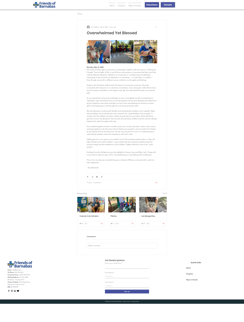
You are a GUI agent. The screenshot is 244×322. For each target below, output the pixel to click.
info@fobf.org (16, 270)
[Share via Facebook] (88, 177)
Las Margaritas (148, 216)
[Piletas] (122, 204)
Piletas (114, 216)
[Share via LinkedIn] (97, 177)
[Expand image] (98, 51)
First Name (109, 272)
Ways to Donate (192, 280)
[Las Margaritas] (153, 204)
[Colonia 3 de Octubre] (91, 204)
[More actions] (156, 27)
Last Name (109, 282)
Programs (189, 274)
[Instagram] (12, 291)
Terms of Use (126, 301)
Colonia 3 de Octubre (89, 216)
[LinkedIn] (15, 291)
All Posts (79, 14)
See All (165, 193)
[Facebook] (9, 291)
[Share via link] (102, 177)
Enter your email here (113, 263)
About (188, 268)
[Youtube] (18, 291)
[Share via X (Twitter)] (92, 177)
